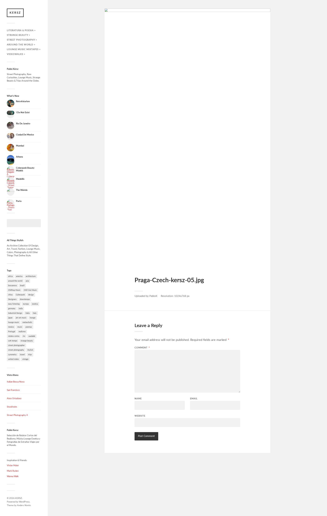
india (21, 308)
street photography (16, 350)
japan (10, 318)
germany (11, 308)
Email (194, 399)
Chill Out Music (30, 290)
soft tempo (12, 341)
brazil (22, 285)
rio (24, 336)
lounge (32, 318)
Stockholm (12, 407)
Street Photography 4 (17, 415)
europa (26, 304)
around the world (15, 281)
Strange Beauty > (18, 35)
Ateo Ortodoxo (14, 398)
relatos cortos (13, 336)
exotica (35, 304)
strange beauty (27, 341)
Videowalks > (16, 54)
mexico (11, 327)
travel (22, 355)
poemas (29, 327)
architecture (31, 276)
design (31, 295)
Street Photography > (22, 40)
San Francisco (13, 390)
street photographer (16, 345)
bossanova (12, 285)
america (19, 276)
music (19, 327)
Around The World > (21, 45)
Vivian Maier (13, 466)
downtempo (25, 299)
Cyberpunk (20, 295)
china (10, 295)
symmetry (12, 355)
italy (34, 313)
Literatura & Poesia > (21, 31)
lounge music (13, 322)
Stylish (30, 350)
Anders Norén (24, 505)
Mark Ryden (13, 471)
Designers (12, 299)
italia (27, 313)
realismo (22, 332)
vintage (25, 359)
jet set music (21, 318)
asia (27, 281)
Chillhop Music (14, 290)
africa (10, 276)
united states (13, 359)
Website (140, 416)
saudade (31, 336)
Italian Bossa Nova (15, 382)
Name (138, 399)
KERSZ (15, 12)
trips (30, 355)
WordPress (24, 502)
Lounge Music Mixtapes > (24, 49)
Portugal (11, 332)
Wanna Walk (13, 476)
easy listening (14, 304)
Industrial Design (15, 313)
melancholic (27, 322)
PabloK (153, 296)
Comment (142, 348)
